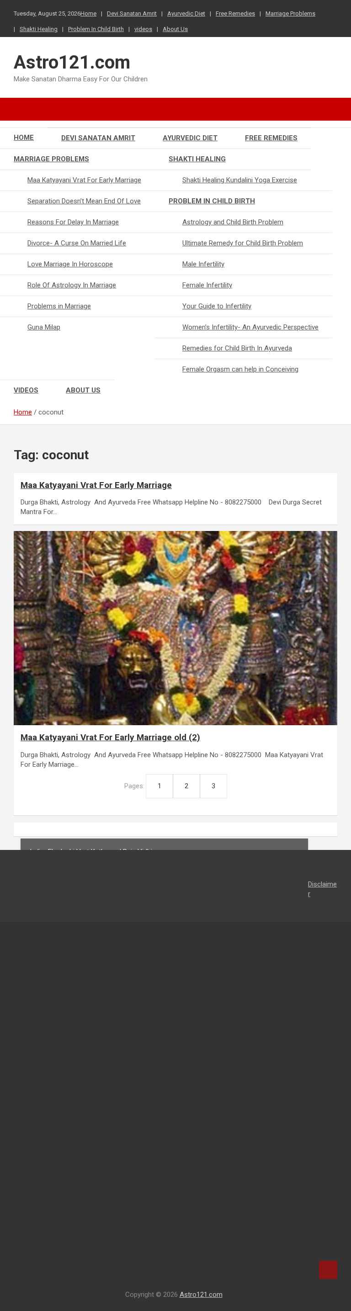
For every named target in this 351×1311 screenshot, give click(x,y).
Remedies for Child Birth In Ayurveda (237, 348)
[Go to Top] (328, 1270)
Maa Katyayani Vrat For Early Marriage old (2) (110, 737)
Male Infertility (203, 264)
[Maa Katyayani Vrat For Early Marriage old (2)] (175, 628)
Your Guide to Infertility (216, 306)
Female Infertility (207, 285)
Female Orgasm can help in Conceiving (240, 369)
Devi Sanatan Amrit (132, 13)
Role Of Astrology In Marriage (71, 285)
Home (88, 13)
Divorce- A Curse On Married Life (76, 243)
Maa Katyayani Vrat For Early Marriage (84, 180)
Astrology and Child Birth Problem (232, 222)
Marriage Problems (290, 13)
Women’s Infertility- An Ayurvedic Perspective (250, 327)
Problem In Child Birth (96, 29)
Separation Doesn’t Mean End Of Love (84, 201)
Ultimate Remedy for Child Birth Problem (242, 243)
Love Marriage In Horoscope (70, 264)
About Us (175, 29)
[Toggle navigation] (25, 109)
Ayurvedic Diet (186, 13)
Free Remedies (235, 13)
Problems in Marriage (59, 306)
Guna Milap (43, 327)
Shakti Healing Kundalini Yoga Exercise (239, 180)
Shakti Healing (39, 29)
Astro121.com (72, 62)
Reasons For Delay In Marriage (73, 222)
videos (143, 29)
